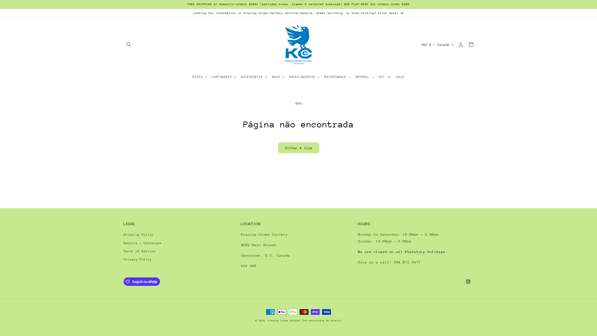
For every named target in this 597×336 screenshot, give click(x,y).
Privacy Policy (138, 259)
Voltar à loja (298, 148)
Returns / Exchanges (143, 243)
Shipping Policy (139, 234)
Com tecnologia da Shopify (322, 320)
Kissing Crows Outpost (284, 320)
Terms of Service (140, 251)
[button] (129, 44)
